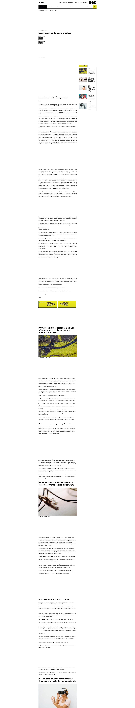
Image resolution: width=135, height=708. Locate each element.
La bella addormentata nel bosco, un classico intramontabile (51, 304)
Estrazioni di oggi (63, 2)
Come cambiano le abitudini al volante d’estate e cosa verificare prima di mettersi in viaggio (91, 71)
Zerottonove (88, 6)
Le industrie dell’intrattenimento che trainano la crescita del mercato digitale (92, 88)
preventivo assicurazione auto (59, 460)
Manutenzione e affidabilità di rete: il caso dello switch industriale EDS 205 (91, 80)
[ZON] (41, 2)
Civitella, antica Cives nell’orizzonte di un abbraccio (64, 304)
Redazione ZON (47, 357)
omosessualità (41, 41)
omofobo (61, 112)
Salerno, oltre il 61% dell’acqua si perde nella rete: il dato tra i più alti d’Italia (92, 106)
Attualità (43, 6)
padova (40, 43)
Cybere (77, 2)
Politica (51, 6)
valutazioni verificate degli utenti (45, 471)
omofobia (41, 39)
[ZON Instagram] (92, 2)
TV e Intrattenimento (62, 6)
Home (39, 10)
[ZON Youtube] (95, 2)
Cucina (79, 6)
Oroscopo (71, 2)
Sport (72, 6)
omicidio (40, 37)
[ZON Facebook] (90, 2)
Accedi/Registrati (84, 2)
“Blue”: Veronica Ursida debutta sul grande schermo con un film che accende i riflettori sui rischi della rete (92, 98)
